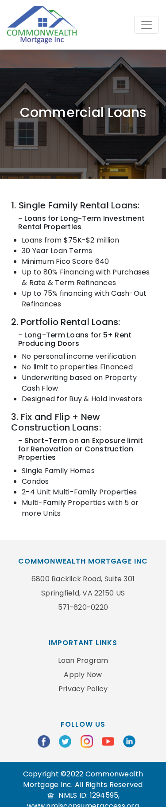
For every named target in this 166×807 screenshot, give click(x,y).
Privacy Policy (83, 689)
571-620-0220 (83, 607)
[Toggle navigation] (146, 25)
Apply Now (83, 675)
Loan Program (83, 660)
